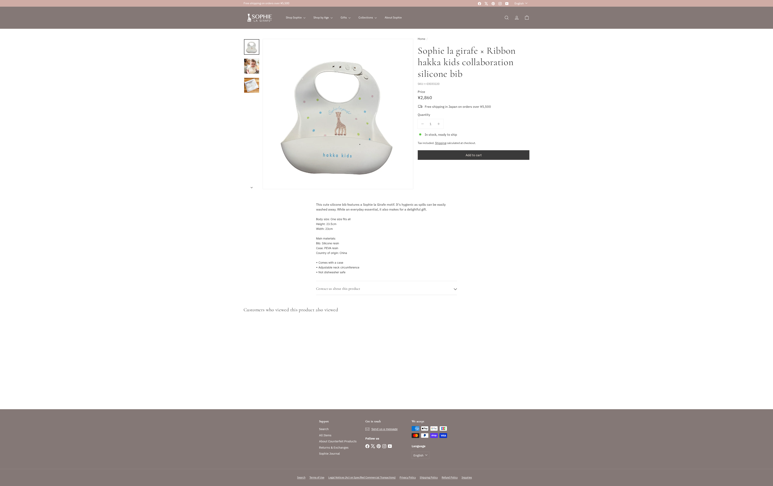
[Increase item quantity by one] (438, 124)
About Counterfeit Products (338, 441)
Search (324, 429)
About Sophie (393, 17)
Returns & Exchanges (333, 447)
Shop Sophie (294, 17)
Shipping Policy (429, 477)
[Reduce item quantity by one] (422, 124)
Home (421, 39)
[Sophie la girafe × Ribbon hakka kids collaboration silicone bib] (266, 362)
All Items (325, 435)
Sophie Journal (329, 453)
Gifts (344, 17)
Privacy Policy (408, 477)
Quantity (424, 115)
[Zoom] (338, 114)
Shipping (440, 143)
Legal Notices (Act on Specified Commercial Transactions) (362, 477)
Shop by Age (321, 17)
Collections (366, 17)
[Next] (252, 186)
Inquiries (467, 477)
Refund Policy (450, 477)
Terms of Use (316, 477)
